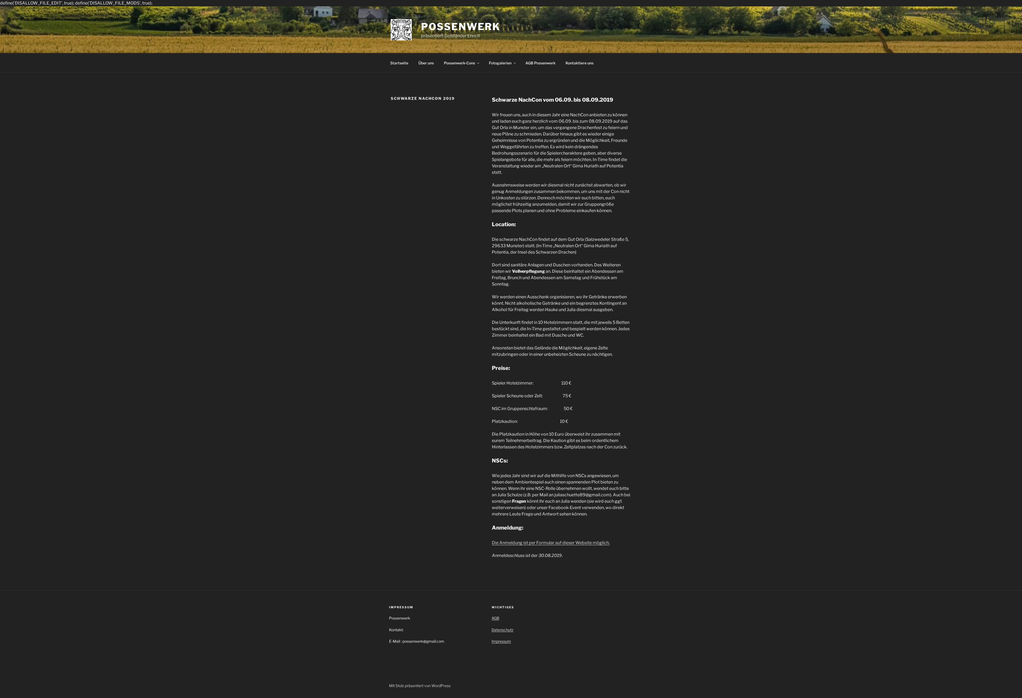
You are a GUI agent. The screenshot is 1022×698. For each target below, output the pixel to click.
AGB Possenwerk (540, 63)
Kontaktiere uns (580, 63)
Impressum (501, 641)
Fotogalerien (500, 63)
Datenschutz (502, 629)
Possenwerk (460, 26)
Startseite (399, 63)
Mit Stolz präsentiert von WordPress (420, 685)
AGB (495, 618)
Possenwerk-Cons (459, 63)
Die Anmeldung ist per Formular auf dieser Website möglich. (551, 542)
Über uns (426, 63)
